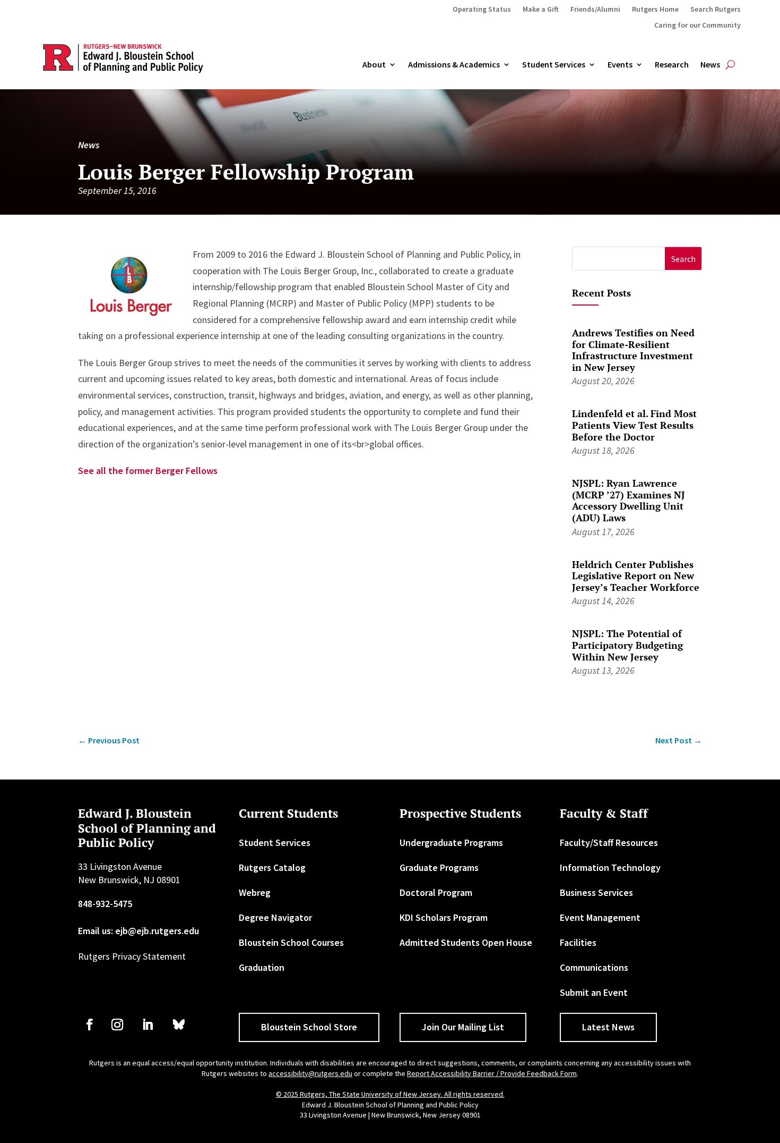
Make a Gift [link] (541, 9)
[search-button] (730, 65)
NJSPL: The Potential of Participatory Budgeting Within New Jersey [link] (627, 645)
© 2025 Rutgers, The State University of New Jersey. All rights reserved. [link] (390, 1094)
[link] (109, 740)
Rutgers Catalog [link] (272, 867)
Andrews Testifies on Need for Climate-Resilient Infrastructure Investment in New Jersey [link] (633, 350)
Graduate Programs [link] (439, 867)
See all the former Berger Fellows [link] (148, 470)
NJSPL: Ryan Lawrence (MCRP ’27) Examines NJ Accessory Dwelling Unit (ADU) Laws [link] (628, 500)
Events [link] (620, 65)
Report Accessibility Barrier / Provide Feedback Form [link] (492, 1073)
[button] (683, 258)
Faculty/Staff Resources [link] (609, 842)
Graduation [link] (261, 967)
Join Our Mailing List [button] (463, 1027)
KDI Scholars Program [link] (444, 917)
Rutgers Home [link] (655, 9)
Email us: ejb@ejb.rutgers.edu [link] (138, 931)
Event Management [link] (600, 917)
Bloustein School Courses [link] (291, 942)
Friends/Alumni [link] (595, 9)
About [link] (374, 65)
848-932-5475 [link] (105, 904)
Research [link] (672, 65)
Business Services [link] (596, 892)
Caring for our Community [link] (697, 25)
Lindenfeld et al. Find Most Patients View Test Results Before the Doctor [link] (634, 425)
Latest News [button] (608, 1027)
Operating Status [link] (482, 9)
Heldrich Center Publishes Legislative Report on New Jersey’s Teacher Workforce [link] (635, 576)
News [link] (710, 65)
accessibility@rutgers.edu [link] (310, 1073)
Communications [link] (594, 967)
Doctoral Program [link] (436, 892)
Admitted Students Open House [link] (466, 942)
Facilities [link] (578, 942)
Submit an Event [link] (594, 992)
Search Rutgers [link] (715, 9)
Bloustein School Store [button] (309, 1027)
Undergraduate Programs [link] (451, 842)
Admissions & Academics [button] (454, 65)
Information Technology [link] (610, 867)
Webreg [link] (255, 892)
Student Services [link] (553, 65)
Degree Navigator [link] (275, 917)
